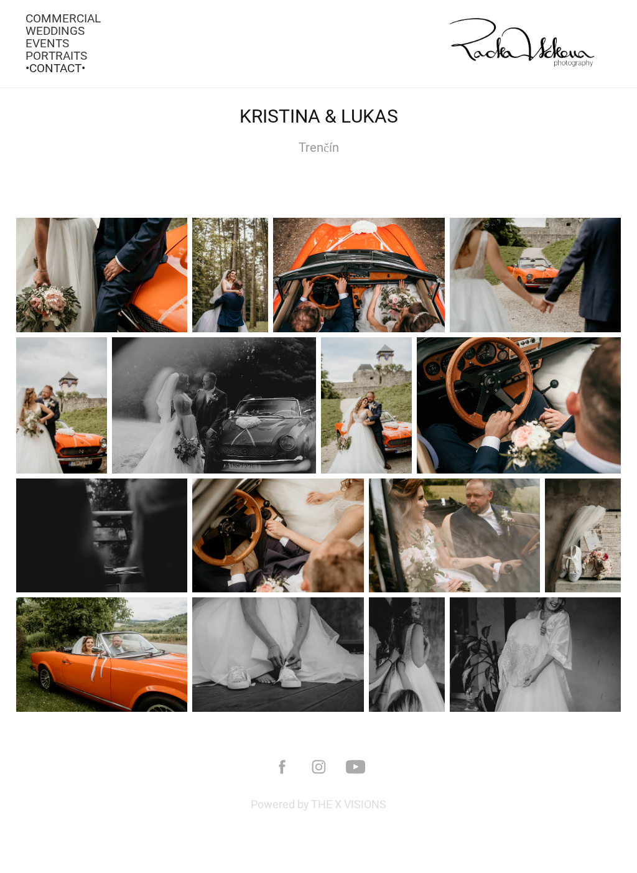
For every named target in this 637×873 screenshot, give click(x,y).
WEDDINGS (55, 30)
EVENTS (47, 43)
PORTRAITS (56, 55)
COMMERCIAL (63, 18)
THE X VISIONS (348, 804)
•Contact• (55, 68)
